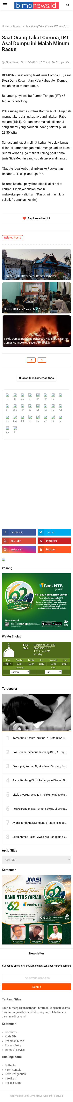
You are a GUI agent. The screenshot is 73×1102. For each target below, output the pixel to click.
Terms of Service (15, 1049)
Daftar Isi (10, 1065)
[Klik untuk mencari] (68, 5)
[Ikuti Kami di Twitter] (54, 532)
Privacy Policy (13, 1045)
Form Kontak (13, 1069)
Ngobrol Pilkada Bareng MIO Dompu (25, 309)
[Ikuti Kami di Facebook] (19, 532)
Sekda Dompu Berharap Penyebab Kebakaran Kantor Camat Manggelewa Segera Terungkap (36, 340)
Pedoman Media (15, 1041)
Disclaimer (11, 1032)
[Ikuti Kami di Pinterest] (54, 540)
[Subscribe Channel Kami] (19, 540)
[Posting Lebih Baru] (31, 360)
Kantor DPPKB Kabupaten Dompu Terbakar (30, 276)
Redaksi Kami (13, 1082)
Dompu (60, 62)
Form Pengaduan (15, 1074)
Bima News (36, 1095)
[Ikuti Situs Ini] (54, 549)
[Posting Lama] (42, 360)
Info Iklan (10, 1078)
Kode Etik (10, 1036)
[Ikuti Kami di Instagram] (19, 549)
